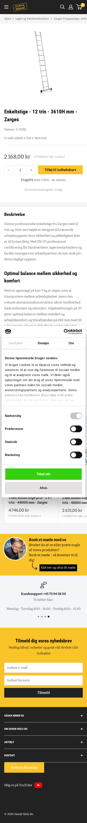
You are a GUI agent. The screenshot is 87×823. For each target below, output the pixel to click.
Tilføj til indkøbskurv (60, 170)
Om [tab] (71, 343)
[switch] (76, 428)
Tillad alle (43, 474)
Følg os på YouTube (18, 785)
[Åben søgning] (62, 7)
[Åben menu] (6, 7)
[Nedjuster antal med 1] (8, 170)
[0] (79, 6)
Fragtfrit (27, 180)
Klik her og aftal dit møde (58, 567)
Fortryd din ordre (24, 768)
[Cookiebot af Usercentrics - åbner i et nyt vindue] (63, 331)
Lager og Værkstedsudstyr (32, 18)
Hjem (7, 18)
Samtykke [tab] (15, 343)
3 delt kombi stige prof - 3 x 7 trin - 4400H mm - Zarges (30, 500)
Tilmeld (43, 693)
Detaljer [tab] (43, 343)
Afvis (43, 488)
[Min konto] (71, 7)
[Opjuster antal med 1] (31, 170)
